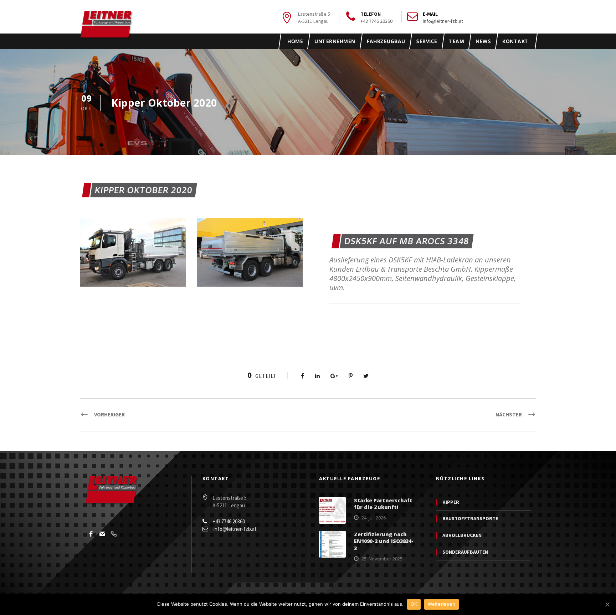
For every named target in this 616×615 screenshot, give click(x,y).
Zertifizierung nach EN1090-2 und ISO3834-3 (384, 541)
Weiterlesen (441, 604)
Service (426, 41)
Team (456, 41)
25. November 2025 (381, 558)
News (483, 41)
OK (414, 604)
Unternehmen (334, 41)
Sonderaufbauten (465, 552)
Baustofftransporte (470, 518)
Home (295, 41)
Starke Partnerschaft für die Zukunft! (383, 504)
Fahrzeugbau (385, 41)
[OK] (607, 604)
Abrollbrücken (462, 535)
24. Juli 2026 (373, 517)
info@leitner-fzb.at (443, 21)
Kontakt (515, 41)
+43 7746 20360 (376, 21)
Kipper (450, 502)
